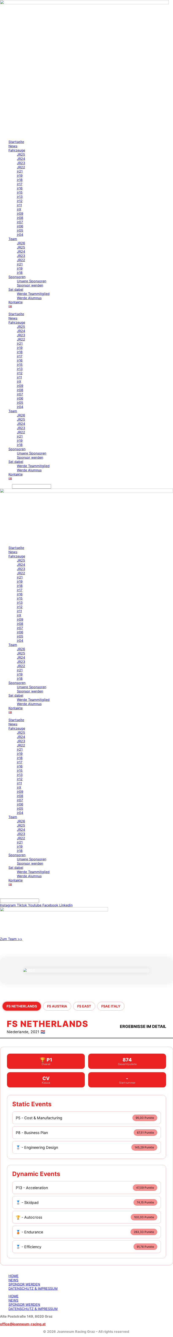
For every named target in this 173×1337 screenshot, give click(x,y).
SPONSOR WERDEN (24, 1284)
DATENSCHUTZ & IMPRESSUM (33, 1288)
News (12, 146)
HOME (13, 1276)
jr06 (20, 226)
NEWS (13, 1280)
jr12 (20, 201)
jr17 (19, 184)
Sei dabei (15, 289)
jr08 (20, 218)
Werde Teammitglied (33, 294)
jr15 (20, 192)
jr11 (19, 205)
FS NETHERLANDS (22, 1006)
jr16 (20, 188)
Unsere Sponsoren (31, 281)
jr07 (20, 222)
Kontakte (15, 302)
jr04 (20, 235)
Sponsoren (17, 277)
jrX (19, 209)
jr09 (20, 213)
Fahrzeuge (16, 150)
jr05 (20, 230)
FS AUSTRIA (57, 1006)
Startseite (16, 142)
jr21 (20, 171)
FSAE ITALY (110, 1006)
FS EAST (84, 1006)
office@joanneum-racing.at (23, 1324)
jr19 (20, 175)
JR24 (21, 159)
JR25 (21, 154)
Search (5, 486)
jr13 (20, 197)
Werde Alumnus (29, 298)
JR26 (21, 243)
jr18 (20, 180)
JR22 (21, 167)
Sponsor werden (30, 285)
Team (12, 239)
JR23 (21, 163)
